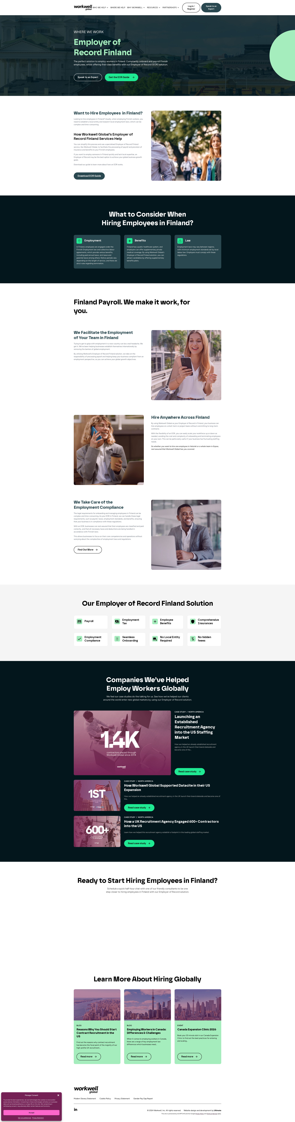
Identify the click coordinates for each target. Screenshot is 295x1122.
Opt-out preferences (24, 1118)
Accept (31, 1113)
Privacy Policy (199, 1114)
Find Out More (85, 550)
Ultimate (217, 1110)
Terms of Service (212, 1114)
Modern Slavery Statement (85, 1098)
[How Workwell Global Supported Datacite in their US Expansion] (97, 795)
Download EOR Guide (89, 176)
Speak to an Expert (211, 7)
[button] (58, 1095)
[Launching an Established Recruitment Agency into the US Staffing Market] (122, 743)
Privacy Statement (38, 1118)
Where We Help (117, 8)
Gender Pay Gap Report (143, 1098)
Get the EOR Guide (119, 77)
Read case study (187, 771)
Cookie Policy (105, 1098)
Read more (86, 1056)
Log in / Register (191, 7)
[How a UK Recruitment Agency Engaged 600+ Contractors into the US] (97, 831)
